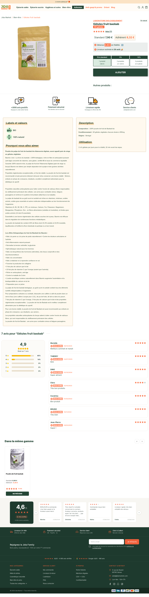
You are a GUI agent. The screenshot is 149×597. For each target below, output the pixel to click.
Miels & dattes (15, 573)
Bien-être (66, 7)
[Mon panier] (146, 7)
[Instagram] (114, 584)
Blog (113, 7)
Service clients (129, 107)
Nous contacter (48, 583)
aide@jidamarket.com (120, 576)
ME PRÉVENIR (17, 494)
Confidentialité (81, 580)
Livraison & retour (49, 573)
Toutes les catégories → (18, 583)
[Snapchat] (118, 584)
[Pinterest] (122, 584)
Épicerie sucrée (37, 7)
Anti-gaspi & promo (94, 7)
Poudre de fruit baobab (14, 474)
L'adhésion (47, 577)
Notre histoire (81, 570)
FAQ (44, 580)
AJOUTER (120, 72)
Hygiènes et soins (53, 7)
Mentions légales (82, 573)
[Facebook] (110, 584)
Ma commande (48, 570)
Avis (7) (108, 31)
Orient (106, 7)
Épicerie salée (22, 7)
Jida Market (6, 17)
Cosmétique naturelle (17, 577)
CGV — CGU (80, 577)
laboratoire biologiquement (107, 21)
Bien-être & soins (16, 580)
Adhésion (78, 7)
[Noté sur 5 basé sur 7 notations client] (99, 31)
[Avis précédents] (36, 513)
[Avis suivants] (139, 513)
